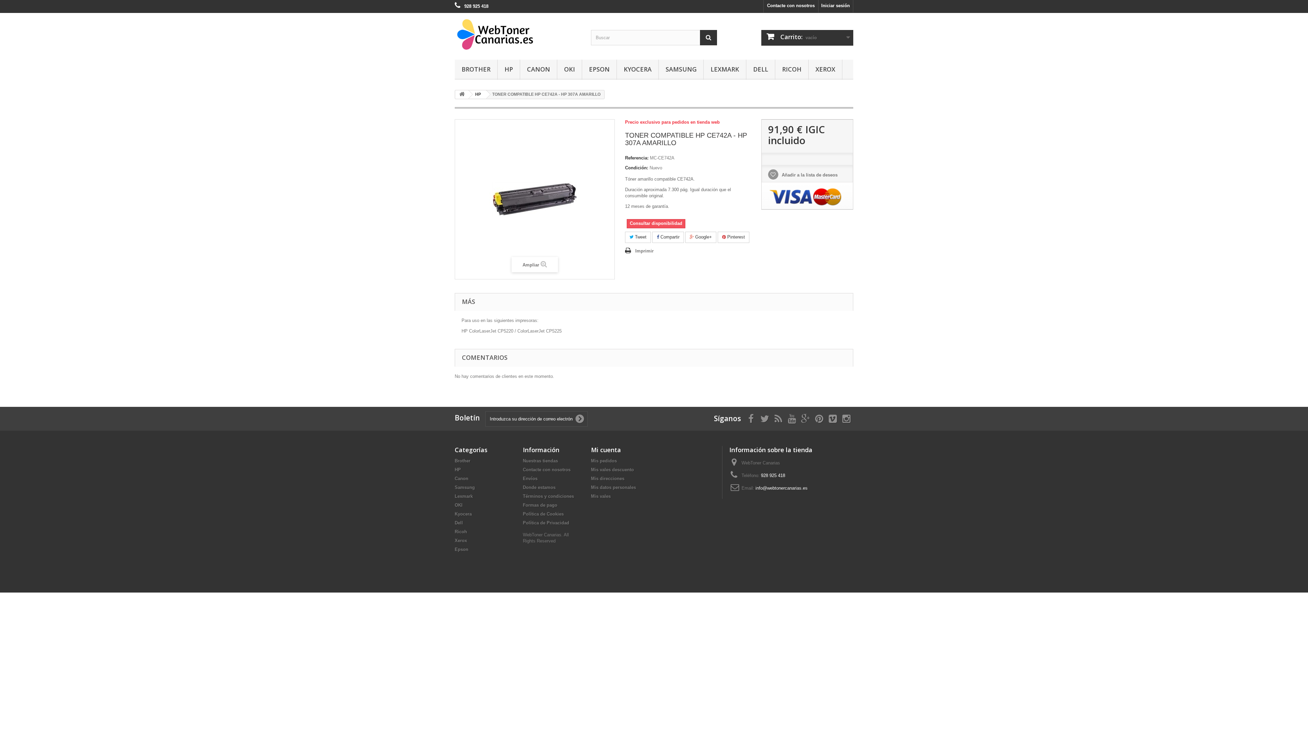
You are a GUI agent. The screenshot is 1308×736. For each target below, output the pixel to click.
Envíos (530, 478)
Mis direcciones (607, 478)
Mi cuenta (606, 450)
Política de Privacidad (546, 522)
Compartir (669, 237)
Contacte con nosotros (791, 5)
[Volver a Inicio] (461, 94)
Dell (760, 69)
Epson (599, 69)
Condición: (636, 167)
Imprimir (644, 251)
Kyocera (638, 69)
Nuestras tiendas (540, 460)
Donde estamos (539, 487)
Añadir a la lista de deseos (809, 175)
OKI (569, 69)
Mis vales (601, 496)
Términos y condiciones (548, 496)
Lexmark (725, 69)
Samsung (681, 69)
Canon (538, 69)
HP (508, 69)
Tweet (640, 237)
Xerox (825, 69)
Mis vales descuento (612, 469)
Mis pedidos (604, 460)
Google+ (703, 237)
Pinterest (735, 237)
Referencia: (637, 157)
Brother (476, 69)
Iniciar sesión (835, 5)
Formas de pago (540, 505)
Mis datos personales (613, 487)
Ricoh (791, 69)
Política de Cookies (543, 514)
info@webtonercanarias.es (782, 488)
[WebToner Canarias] (518, 34)
